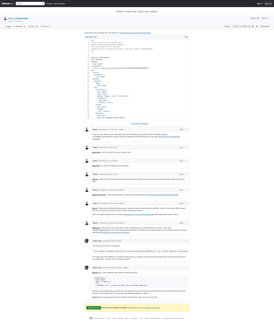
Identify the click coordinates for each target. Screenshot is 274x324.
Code (9, 26)
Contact (146, 318)
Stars (34, 26)
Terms (108, 318)
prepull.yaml (21, 18)
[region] (137, 79)
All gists (49, 4)
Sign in (259, 3)
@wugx (95, 179)
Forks (46, 26)
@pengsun (96, 228)
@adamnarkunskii (99, 195)
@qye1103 (96, 166)
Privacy (114, 318)
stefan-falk (97, 241)
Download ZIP (265, 26)
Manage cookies (155, 318)
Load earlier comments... (140, 124)
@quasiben (96, 152)
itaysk (11, 18)
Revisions (20, 26)
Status (127, 318)
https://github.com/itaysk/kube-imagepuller (135, 33)
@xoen (95, 208)
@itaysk (95, 272)
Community (134, 318)
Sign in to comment (153, 308)
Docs (140, 318)
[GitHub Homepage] (91, 318)
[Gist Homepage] (8, 3)
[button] (253, 26)
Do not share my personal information (173, 318)
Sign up (268, 3)
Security (120, 318)
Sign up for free (93, 308)
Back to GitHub (59, 4)
